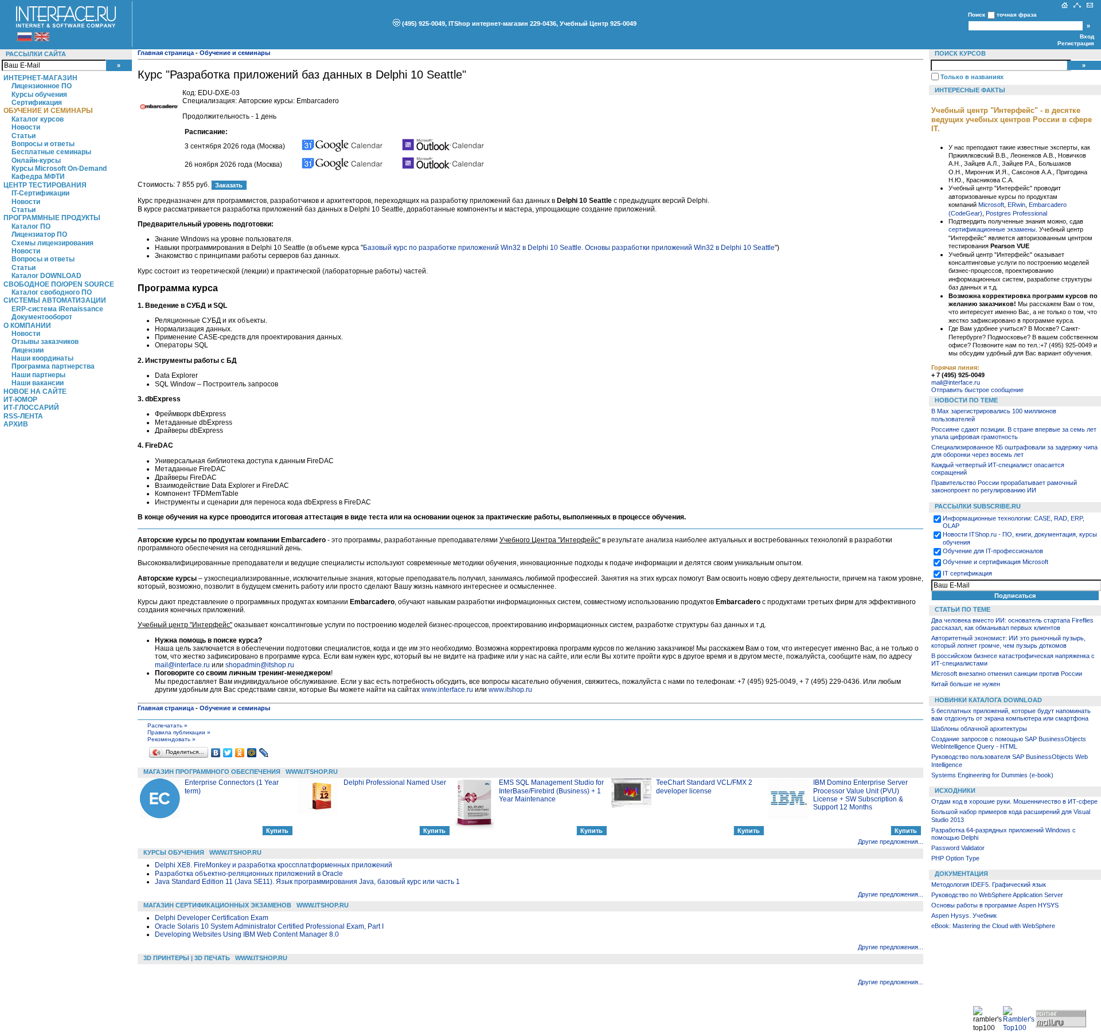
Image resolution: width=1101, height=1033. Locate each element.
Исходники (955, 790)
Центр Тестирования (45, 185)
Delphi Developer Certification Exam (211, 918)
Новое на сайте (35, 392)
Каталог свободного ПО (51, 292)
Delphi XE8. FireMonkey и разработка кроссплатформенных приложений (273, 865)
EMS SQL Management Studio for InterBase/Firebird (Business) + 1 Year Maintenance (551, 790)
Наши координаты (42, 358)
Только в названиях (972, 76)
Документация (961, 873)
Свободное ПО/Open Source (58, 284)
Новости (25, 127)
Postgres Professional (1016, 213)
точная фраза (1017, 14)
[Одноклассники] (240, 752)
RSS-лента (23, 416)
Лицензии (27, 350)
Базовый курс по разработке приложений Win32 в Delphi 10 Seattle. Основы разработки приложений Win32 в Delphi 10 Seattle (569, 248)
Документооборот (41, 317)
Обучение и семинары (48, 111)
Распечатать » (167, 725)
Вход (1087, 36)
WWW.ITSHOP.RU (312, 771)
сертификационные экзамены (992, 229)
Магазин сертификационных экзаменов (217, 905)
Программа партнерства (53, 366)
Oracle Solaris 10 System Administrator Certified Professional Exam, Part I (269, 926)
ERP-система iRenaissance (57, 309)
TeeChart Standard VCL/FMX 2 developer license (704, 786)
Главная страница (166, 52)
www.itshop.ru (510, 690)
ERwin (1016, 204)
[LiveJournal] (264, 752)
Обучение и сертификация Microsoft (995, 561)
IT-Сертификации (40, 193)
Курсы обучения (39, 95)
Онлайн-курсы (36, 160)
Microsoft (991, 204)
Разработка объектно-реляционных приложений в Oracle (249, 874)
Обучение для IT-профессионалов (993, 550)
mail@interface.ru (182, 665)
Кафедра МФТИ (38, 177)
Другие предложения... (890, 841)
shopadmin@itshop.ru (259, 665)
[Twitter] (228, 752)
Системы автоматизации (54, 300)
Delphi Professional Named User (394, 782)
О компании (27, 326)
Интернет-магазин (40, 78)
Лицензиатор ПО (39, 234)
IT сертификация (967, 573)
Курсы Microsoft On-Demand (59, 169)
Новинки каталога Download (988, 700)
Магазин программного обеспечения (211, 771)
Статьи (23, 136)
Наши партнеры (38, 375)
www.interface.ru (447, 690)
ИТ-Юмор (20, 400)
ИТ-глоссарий (31, 408)
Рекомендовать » (171, 739)
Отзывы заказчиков (45, 342)
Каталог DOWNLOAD (46, 276)
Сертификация (36, 103)
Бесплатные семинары (51, 152)
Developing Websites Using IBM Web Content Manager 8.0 (247, 934)
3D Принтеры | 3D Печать (186, 957)
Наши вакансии (37, 383)
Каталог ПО (30, 226)
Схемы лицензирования (52, 243)
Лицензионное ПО (41, 86)
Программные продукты (51, 218)
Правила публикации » (178, 732)
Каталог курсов (37, 119)
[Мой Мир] (252, 752)
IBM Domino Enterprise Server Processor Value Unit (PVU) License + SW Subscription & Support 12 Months (860, 794)
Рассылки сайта (36, 53)
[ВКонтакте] (216, 752)
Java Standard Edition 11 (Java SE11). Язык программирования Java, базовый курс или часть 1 (307, 882)
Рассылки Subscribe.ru (978, 506)
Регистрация (1075, 43)
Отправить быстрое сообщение (977, 389)
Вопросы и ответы (43, 144)
